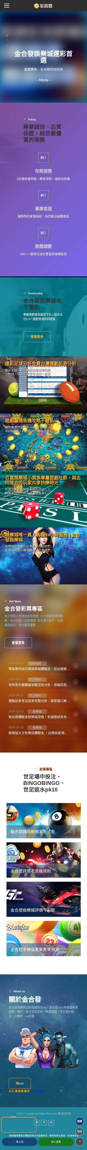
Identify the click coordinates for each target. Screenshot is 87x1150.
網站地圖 (66, 1113)
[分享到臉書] (44, 1122)
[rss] (51, 1122)
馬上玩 (19, 1141)
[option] (43, 57)
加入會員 (56, 1141)
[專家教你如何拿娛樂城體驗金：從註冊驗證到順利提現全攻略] (43, 666)
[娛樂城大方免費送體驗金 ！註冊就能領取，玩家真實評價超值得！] (43, 730)
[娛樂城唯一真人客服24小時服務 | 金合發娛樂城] (43, 555)
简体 (79, 1131)
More (20, 1083)
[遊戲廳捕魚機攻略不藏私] (43, 441)
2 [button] (7, 41)
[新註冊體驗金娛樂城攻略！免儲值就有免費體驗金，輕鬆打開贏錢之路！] (43, 714)
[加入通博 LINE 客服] (19, 1125)
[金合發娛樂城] (43, 5)
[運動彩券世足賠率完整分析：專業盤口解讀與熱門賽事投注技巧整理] (43, 698)
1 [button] (7, 35)
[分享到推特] (36, 1122)
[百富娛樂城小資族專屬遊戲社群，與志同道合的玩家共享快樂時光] (43, 498)
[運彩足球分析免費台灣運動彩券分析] (43, 384)
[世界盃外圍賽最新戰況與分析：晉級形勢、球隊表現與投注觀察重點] (43, 682)
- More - (44, 80)
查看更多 (37, 336)
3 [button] (7, 46)
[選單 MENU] (6, 5)
